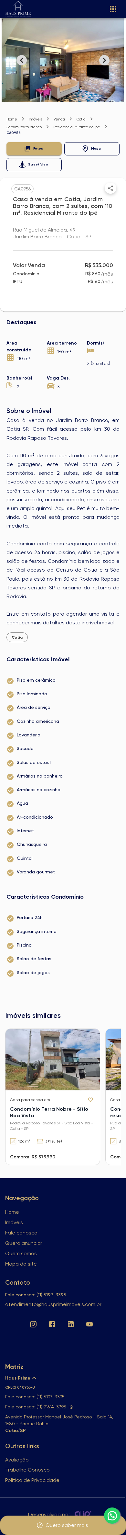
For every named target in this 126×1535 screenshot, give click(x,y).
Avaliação (17, 1460)
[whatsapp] (112, 1515)
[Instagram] (33, 1324)
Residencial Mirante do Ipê (76, 127)
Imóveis (35, 119)
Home (11, 119)
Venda (59, 119)
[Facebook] (52, 1324)
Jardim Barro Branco (24, 127)
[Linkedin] (71, 1324)
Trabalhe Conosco (27, 1470)
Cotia (81, 119)
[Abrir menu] (113, 9)
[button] (34, 148)
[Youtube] (89, 1324)
